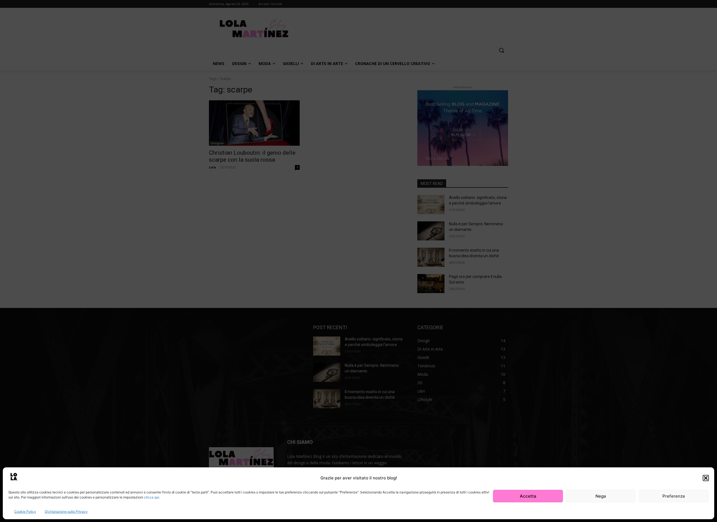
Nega (600, 496)
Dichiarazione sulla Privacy (66, 511)
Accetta (528, 496)
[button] (706, 478)
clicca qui (151, 497)
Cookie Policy (25, 511)
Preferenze (673, 496)
